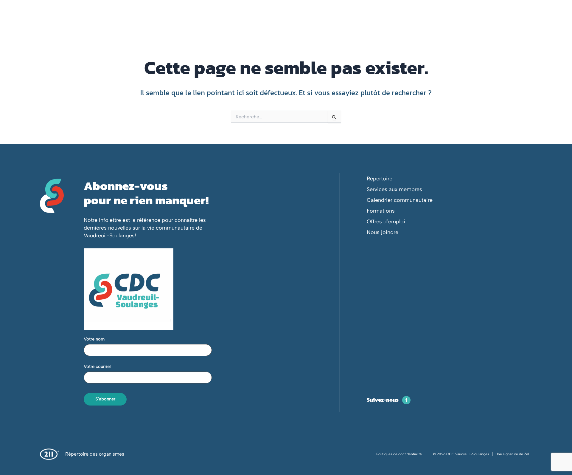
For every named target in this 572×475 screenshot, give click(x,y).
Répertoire (379, 179)
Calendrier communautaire (400, 200)
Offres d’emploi (386, 222)
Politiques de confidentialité (399, 454)
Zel (526, 454)
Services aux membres (394, 189)
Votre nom (94, 339)
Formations (381, 211)
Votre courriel (97, 366)
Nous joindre (382, 232)
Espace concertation (458, 24)
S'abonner (105, 399)
